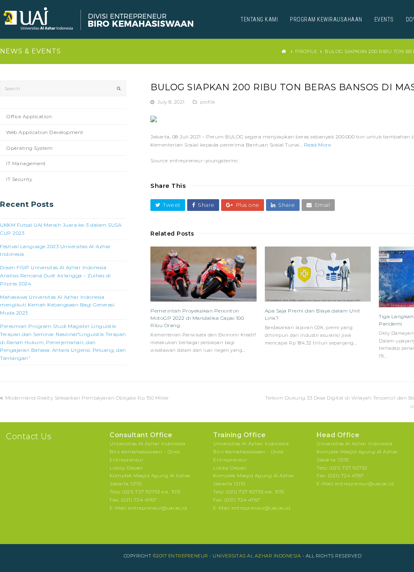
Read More (317, 145)
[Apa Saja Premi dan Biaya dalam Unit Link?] (318, 274)
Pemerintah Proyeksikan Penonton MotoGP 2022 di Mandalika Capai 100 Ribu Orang (197, 318)
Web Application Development (45, 132)
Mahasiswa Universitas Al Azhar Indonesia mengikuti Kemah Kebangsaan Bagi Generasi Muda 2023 (57, 305)
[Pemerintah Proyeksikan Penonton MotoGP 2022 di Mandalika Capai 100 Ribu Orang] (203, 274)
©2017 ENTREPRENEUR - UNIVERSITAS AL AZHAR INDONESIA (227, 556)
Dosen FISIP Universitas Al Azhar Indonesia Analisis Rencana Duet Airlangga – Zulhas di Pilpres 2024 (55, 275)
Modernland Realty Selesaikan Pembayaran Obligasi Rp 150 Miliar (87, 398)
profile (207, 102)
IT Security (19, 179)
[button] (167, 205)
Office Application (29, 116)
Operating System (29, 148)
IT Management (26, 163)
